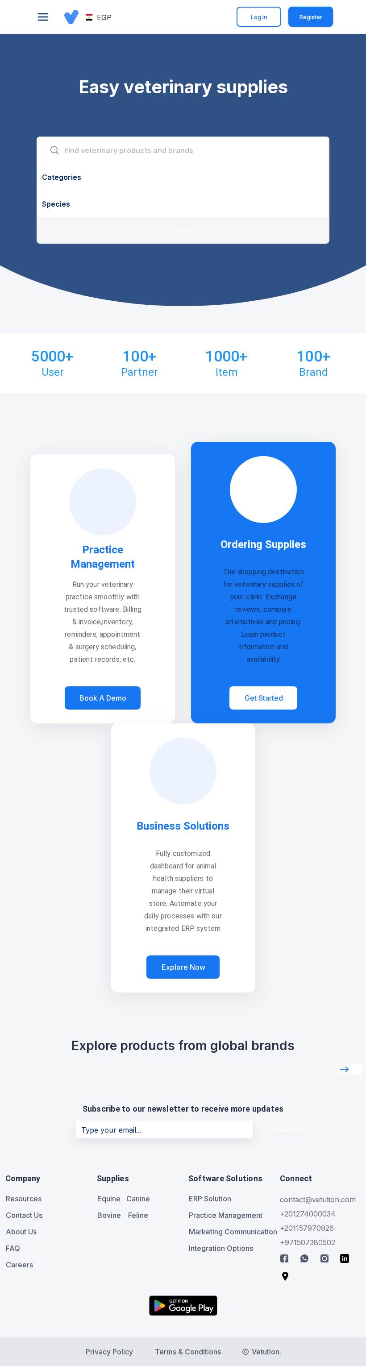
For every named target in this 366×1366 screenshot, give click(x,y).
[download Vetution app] (183, 1305)
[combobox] (183, 150)
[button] (99, 17)
